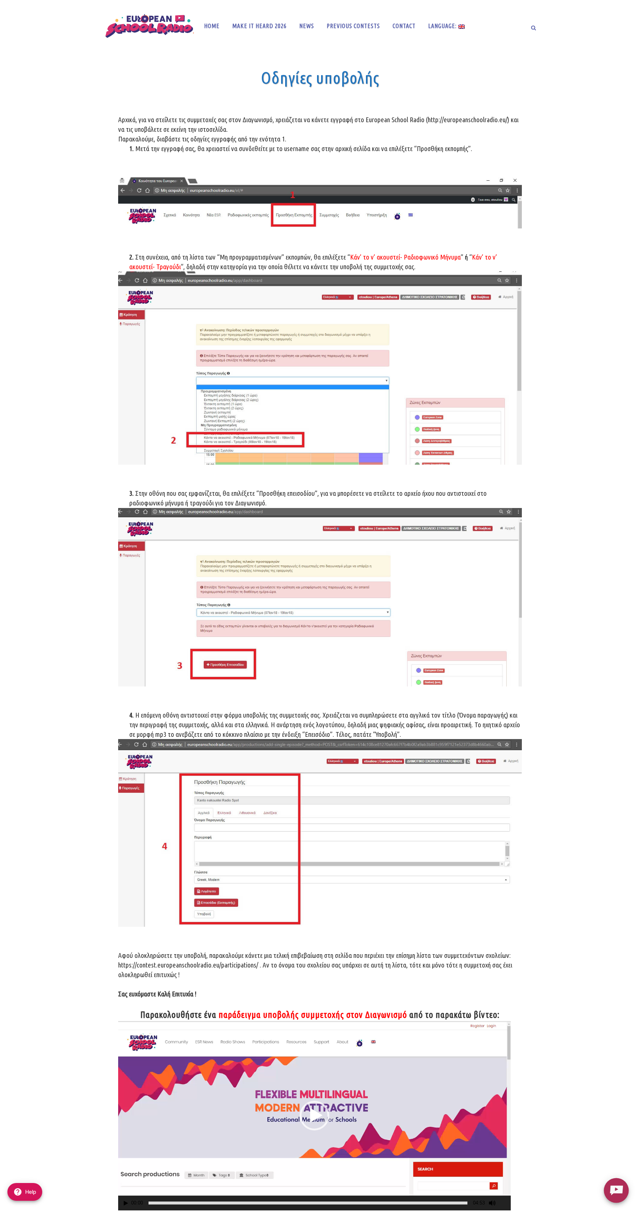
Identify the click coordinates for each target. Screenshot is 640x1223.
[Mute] (492, 1203)
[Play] (126, 1203)
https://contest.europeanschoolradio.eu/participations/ (188, 965)
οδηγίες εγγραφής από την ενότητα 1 (237, 139)
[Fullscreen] (505, 1203)
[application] (314, 1115)
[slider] (308, 1203)
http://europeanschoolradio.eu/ (467, 120)
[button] (314, 1115)
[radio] (616, 1190)
